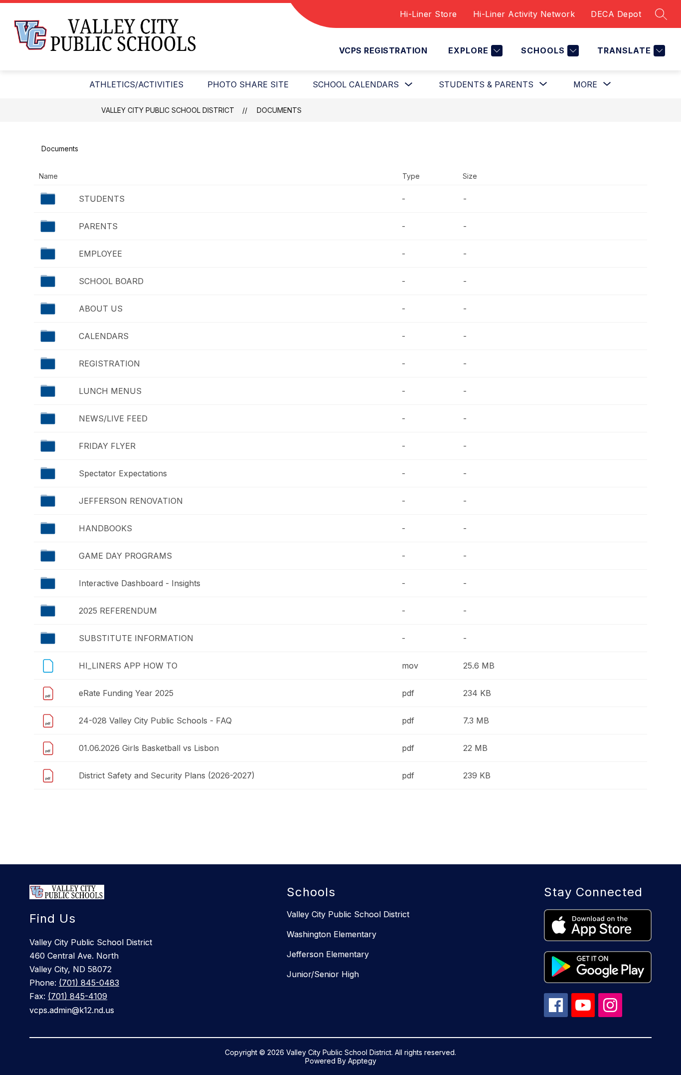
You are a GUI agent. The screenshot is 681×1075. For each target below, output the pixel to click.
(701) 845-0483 (89, 983)
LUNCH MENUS (110, 391)
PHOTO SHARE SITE (248, 84)
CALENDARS (104, 336)
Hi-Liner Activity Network (524, 14)
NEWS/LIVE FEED (113, 418)
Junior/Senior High (323, 974)
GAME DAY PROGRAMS (125, 556)
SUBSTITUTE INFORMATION (136, 638)
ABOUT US (101, 309)
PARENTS (98, 226)
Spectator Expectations (123, 473)
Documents (279, 110)
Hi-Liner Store (428, 14)
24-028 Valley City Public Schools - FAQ (155, 720)
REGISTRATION (109, 363)
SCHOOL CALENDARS (356, 84)
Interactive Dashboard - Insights (139, 583)
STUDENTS (102, 199)
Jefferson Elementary (328, 954)
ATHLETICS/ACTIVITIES (136, 84)
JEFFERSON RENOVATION (131, 501)
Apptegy (362, 1061)
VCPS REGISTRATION (383, 50)
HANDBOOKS (105, 528)
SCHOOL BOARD (111, 281)
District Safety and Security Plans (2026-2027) (167, 775)
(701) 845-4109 (77, 996)
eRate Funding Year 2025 (126, 693)
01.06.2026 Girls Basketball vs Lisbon (149, 748)
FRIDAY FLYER (107, 446)
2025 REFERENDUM (118, 611)
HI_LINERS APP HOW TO (128, 666)
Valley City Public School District (167, 110)
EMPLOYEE (100, 254)
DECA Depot (616, 14)
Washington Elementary (331, 934)
